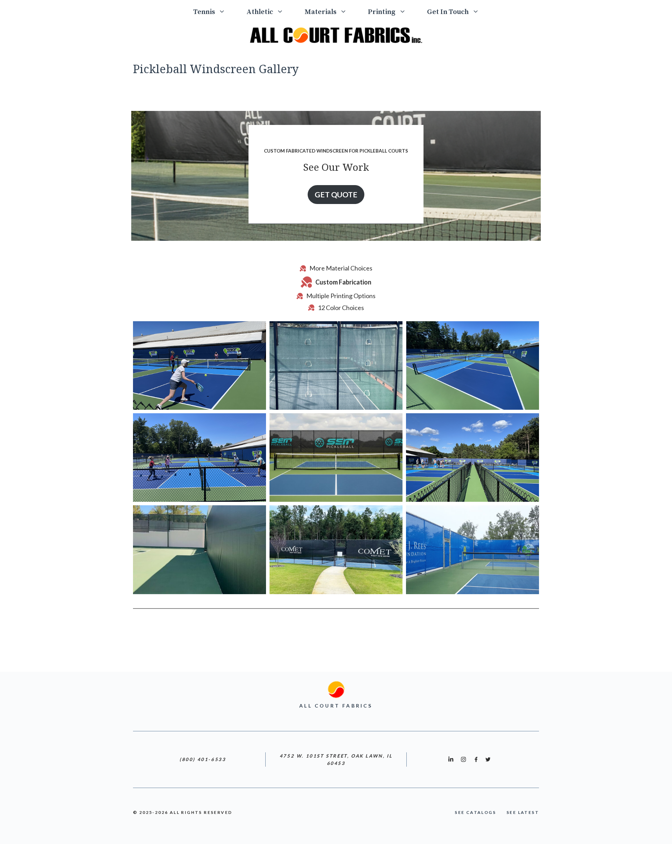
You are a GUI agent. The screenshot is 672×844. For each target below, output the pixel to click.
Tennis (204, 12)
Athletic (259, 12)
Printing (382, 12)
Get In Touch (448, 12)
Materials (320, 12)
